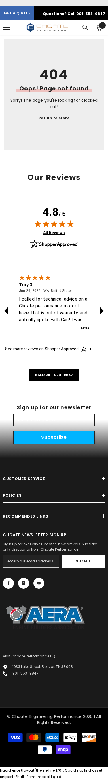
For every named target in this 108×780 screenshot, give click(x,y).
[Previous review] (6, 310)
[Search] (85, 27)
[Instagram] (23, 583)
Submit (83, 561)
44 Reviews (54, 232)
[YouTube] (38, 583)
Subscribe (54, 437)
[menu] (6, 27)
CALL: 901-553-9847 (54, 375)
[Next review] (101, 310)
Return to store (54, 118)
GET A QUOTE (17, 13)
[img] (54, 223)
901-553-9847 (25, 673)
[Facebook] (8, 583)
